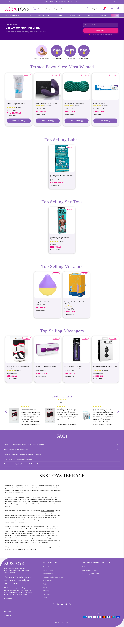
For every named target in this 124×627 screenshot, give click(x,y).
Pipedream (56, 513)
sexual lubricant (10, 529)
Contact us (85, 567)
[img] (62, 400)
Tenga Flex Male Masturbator (74, 103)
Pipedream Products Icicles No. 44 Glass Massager (105, 367)
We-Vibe (41, 515)
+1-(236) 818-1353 (93, 574)
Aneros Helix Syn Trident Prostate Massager (18, 367)
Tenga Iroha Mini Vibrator (44, 302)
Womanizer (26, 515)
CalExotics (18, 515)
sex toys (38, 499)
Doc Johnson (9, 515)
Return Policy (48, 574)
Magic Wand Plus (99, 103)
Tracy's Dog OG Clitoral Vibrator (46, 103)
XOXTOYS (67, 622)
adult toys (32, 488)
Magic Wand (49, 515)
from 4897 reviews (62, 402)
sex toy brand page (47, 511)
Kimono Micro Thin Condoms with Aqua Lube (61, 176)
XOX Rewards (48, 580)
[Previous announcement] (9, 2)
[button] (118, 9)
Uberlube (39, 513)
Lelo (20, 513)
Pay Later (46, 594)
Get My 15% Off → (100, 30)
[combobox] (60, 9)
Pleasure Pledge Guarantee (53, 577)
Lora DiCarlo (31, 513)
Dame (24, 513)
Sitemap (46, 591)
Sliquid (45, 513)
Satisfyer (34, 515)
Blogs (45, 587)
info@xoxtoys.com (92, 570)
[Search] (35, 9)
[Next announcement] (114, 2)
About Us (46, 567)
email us (33, 549)
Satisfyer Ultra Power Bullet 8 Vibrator (74, 302)
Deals (45, 598)
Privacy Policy (48, 570)
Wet (50, 513)
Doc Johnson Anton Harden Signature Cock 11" (59, 238)
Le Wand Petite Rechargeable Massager (46, 367)
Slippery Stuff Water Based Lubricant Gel (16, 104)
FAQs (45, 584)
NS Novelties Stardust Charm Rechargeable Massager (74, 367)
